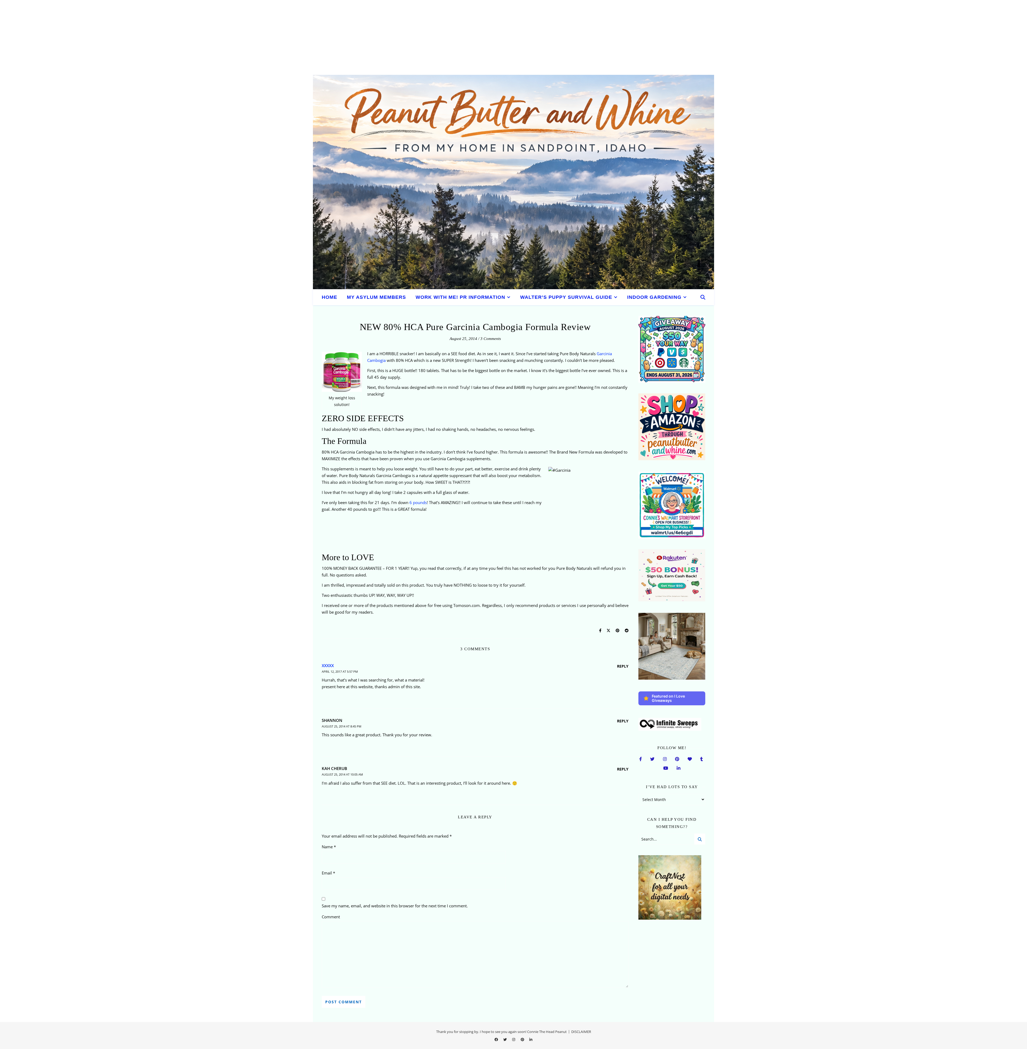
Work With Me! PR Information (460, 297)
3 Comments (490, 338)
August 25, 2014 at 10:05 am (342, 774)
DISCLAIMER (581, 1031)
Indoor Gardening (654, 297)
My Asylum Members (376, 297)
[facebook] (497, 1039)
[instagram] (514, 1039)
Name (329, 846)
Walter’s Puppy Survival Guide (566, 297)
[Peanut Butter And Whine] (513, 182)
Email (328, 873)
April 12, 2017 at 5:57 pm (340, 671)
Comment (331, 916)
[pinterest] (523, 1039)
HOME (329, 297)
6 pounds (418, 502)
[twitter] (505, 1039)
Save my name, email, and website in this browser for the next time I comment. (395, 905)
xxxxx (328, 665)
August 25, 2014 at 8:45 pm (341, 726)
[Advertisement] (160, 37)
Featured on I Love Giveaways (668, 698)
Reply (623, 666)
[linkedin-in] (530, 1039)
